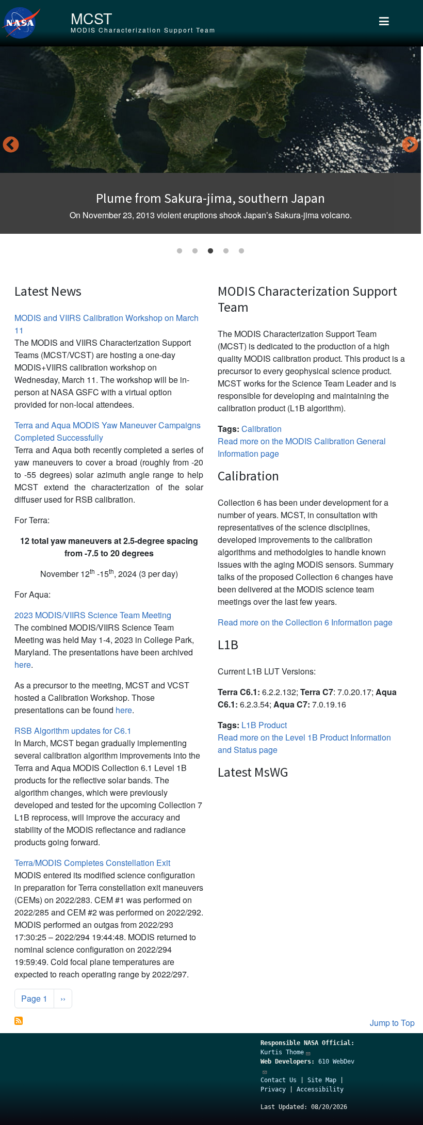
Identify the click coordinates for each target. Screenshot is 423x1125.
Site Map (321, 1080)
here (22, 664)
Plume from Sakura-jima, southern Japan (210, 198)
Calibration (261, 429)
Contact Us (279, 1080)
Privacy (273, 1089)
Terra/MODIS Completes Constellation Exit (92, 863)
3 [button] (210, 251)
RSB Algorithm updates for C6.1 (73, 730)
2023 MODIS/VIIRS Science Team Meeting (92, 615)
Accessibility (320, 1089)
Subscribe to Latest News (18, 1021)
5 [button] (241, 251)
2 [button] (195, 251)
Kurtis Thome (282, 1052)
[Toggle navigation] (384, 23)
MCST (91, 17)
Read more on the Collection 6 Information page (305, 622)
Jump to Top (392, 1022)
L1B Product (264, 725)
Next (410, 145)
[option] (210, 140)
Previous (11, 145)
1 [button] (179, 251)
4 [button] (226, 251)
